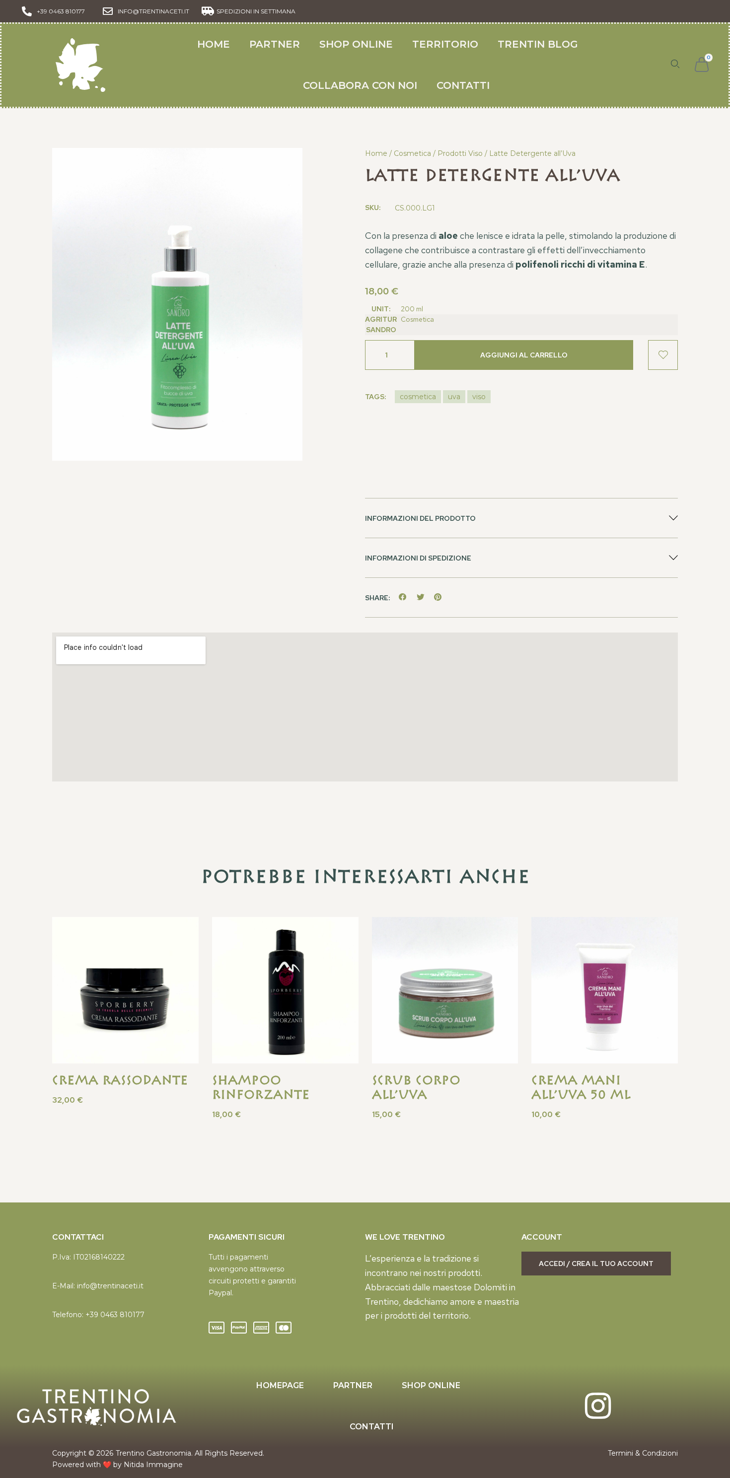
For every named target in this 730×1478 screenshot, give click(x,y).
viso (479, 396)
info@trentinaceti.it (110, 1285)
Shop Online (356, 44)
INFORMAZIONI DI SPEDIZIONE (418, 558)
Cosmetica (412, 153)
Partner (274, 44)
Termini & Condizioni (643, 1453)
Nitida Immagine (153, 1464)
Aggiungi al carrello (524, 355)
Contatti (463, 85)
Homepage (280, 1385)
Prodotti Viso (460, 153)
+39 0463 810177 (115, 1314)
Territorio (445, 44)
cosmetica (418, 396)
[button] (521, 518)
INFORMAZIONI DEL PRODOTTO (420, 518)
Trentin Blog (538, 44)
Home (213, 44)
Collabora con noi (360, 85)
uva (454, 396)
